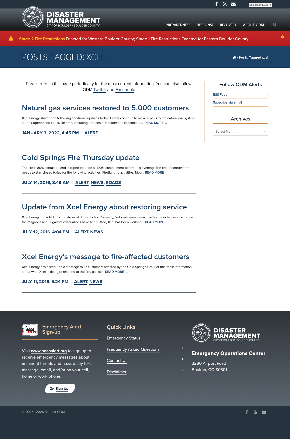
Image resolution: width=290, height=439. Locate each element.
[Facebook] (216, 4)
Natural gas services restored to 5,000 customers (105, 107)
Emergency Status (124, 338)
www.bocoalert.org (49, 351)
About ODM (253, 24)
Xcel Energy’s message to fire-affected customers (105, 256)
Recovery (228, 24)
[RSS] (225, 4)
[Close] (283, 37)
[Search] (274, 25)
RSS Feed (220, 94)
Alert (91, 132)
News (97, 182)
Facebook (124, 89)
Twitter (99, 89)
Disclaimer (117, 372)
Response (205, 24)
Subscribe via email (227, 102)
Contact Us (117, 360)
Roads (113, 182)
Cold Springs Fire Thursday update (80, 157)
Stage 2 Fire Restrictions (42, 39)
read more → (156, 122)
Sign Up (62, 388)
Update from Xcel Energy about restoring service (104, 206)
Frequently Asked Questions (133, 349)
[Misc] (233, 4)
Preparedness (178, 24)
